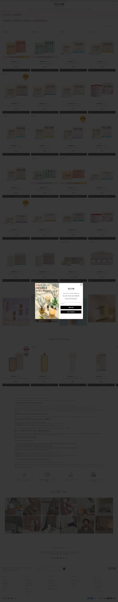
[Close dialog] (81, 284)
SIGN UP (71, 307)
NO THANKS (71, 312)
